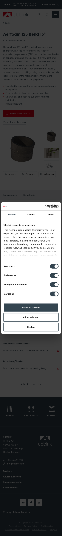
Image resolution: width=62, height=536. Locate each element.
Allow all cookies (31, 307)
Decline (31, 327)
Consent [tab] (11, 214)
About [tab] (51, 214)
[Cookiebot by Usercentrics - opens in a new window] (45, 206)
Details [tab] (31, 214)
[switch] (54, 275)
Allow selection (31, 317)
